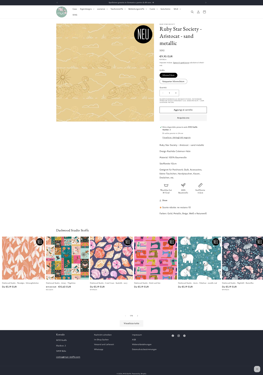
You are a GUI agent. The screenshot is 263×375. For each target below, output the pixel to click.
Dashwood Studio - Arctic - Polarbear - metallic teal (197, 283)
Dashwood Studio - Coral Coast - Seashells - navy (108, 283)
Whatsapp (98, 349)
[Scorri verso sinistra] (125, 316)
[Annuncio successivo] (206, 2)
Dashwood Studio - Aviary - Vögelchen (61, 283)
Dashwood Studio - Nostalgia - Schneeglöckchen (20, 283)
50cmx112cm (168, 75)
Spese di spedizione (181, 63)
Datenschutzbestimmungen (144, 349)
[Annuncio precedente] (57, 2)
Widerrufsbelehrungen (142, 344)
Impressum (137, 335)
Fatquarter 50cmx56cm (173, 81)
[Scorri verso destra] (138, 316)
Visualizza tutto (131, 323)
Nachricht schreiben (103, 335)
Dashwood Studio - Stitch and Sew (147, 283)
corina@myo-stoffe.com (68, 357)
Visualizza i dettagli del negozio (176, 137)
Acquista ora (183, 118)
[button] (86, 9)
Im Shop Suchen (101, 339)
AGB (134, 339)
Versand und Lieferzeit (104, 344)
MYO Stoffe (127, 374)
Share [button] (164, 200)
